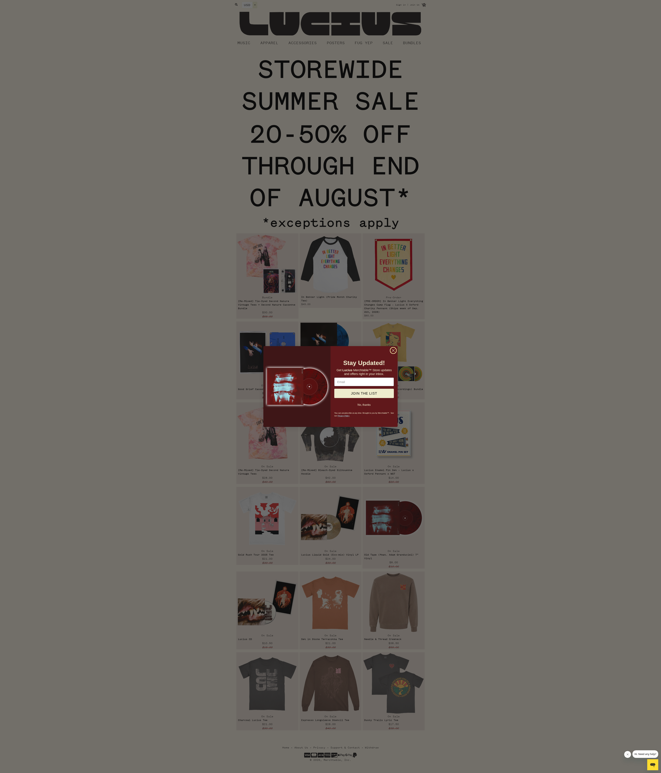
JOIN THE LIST (364, 393)
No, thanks (364, 405)
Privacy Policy (343, 416)
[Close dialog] (393, 350)
